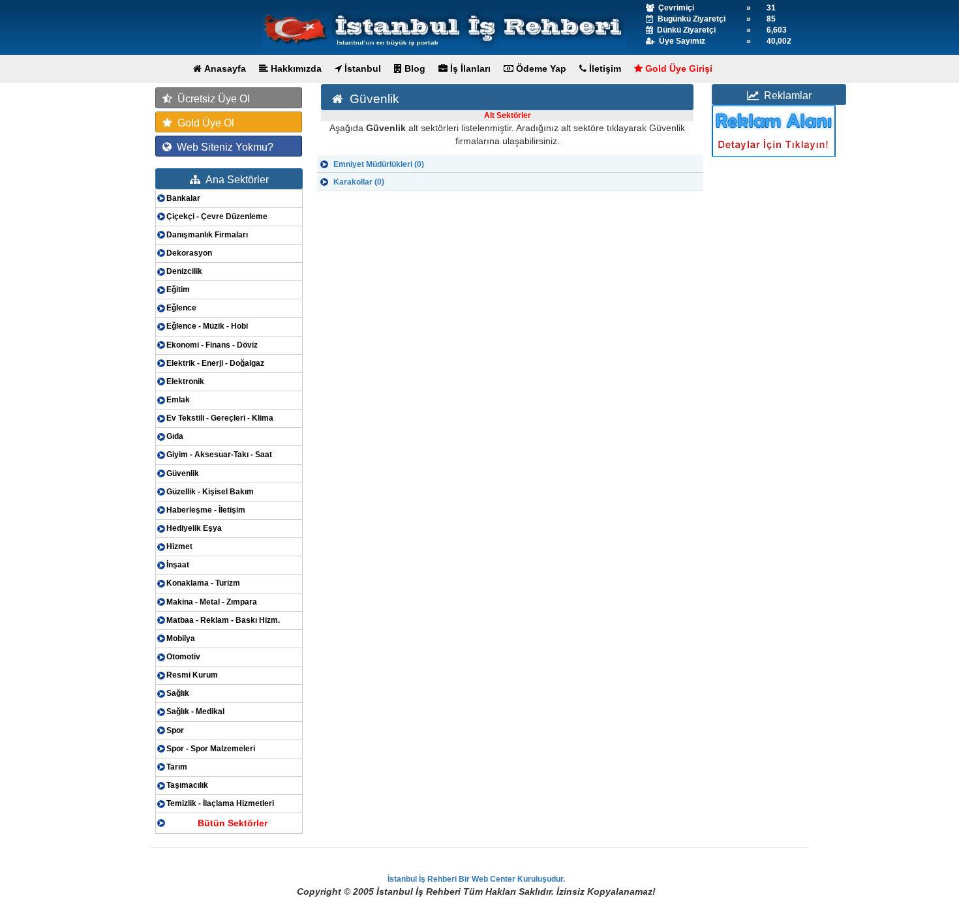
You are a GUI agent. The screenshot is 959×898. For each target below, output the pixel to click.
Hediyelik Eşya (194, 528)
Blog (413, 68)
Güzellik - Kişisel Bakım (210, 491)
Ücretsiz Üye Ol (211, 98)
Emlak (178, 399)
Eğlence (181, 307)
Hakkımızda (295, 68)
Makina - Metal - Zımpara (211, 601)
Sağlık (177, 693)
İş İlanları (469, 68)
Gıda (174, 436)
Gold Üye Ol (203, 122)
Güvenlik (182, 473)
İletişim (603, 68)
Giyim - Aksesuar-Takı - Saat (219, 454)
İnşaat (177, 564)
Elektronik (185, 381)
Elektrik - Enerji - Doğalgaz (215, 363)
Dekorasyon (189, 253)
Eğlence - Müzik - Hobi (207, 326)
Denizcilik (184, 271)
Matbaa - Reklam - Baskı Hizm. (223, 620)
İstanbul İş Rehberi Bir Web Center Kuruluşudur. (476, 879)
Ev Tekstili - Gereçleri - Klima (219, 418)
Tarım (176, 766)
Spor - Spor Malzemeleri (210, 748)
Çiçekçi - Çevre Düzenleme (216, 216)
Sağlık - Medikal (195, 711)
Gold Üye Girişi (677, 68)
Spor (175, 730)
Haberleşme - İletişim (205, 510)
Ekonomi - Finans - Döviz (212, 345)
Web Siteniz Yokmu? (222, 147)
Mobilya (180, 638)
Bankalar (183, 198)
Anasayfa (224, 68)
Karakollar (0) (358, 182)
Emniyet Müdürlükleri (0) (378, 164)
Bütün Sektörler (232, 823)
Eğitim (178, 289)
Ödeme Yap (539, 68)
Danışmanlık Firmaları (207, 234)
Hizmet (179, 546)
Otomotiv (183, 656)
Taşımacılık (187, 785)
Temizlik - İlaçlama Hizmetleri (220, 803)
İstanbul (361, 68)
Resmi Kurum (192, 675)
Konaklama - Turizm (203, 583)
